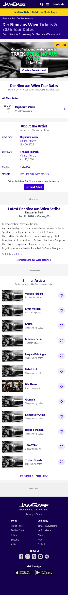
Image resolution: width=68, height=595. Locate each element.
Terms (39, 514)
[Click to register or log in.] (61, 295)
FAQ (40, 539)
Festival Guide (17, 530)
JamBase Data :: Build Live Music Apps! (35, 12)
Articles (14, 535)
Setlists (6, 174)
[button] (41, 4)
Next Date (7, 137)
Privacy (29, 514)
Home (4, 18)
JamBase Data (44, 530)
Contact (41, 544)
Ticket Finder (17, 525)
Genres (6, 167)
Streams (15, 539)
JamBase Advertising (47, 525)
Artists (12, 18)
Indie (22, 166)
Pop (28, 166)
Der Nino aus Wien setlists (34, 173)
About (40, 535)
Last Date (7, 152)
